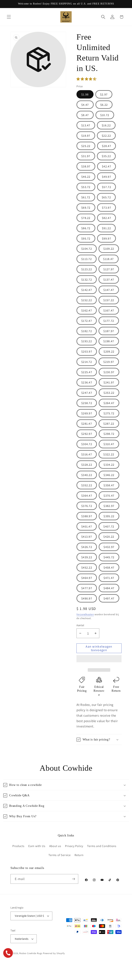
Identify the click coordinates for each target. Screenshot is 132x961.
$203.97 (86, 351)
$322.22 (108, 454)
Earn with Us (36, 846)
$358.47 (109, 485)
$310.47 (109, 444)
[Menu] (8, 17)
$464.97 (86, 578)
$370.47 (109, 495)
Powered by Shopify (54, 953)
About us (55, 846)
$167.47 (108, 310)
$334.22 (109, 464)
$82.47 (106, 218)
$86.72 (85, 228)
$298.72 (109, 434)
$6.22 (104, 105)
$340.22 (86, 475)
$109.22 (108, 248)
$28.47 (106, 146)
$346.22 (109, 475)
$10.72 (104, 115)
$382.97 (109, 506)
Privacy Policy (74, 846)
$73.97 (106, 207)
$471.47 (109, 578)
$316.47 (86, 454)
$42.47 (106, 166)
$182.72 (86, 331)
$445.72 (109, 557)
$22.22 (106, 135)
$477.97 (86, 588)
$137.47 (108, 279)
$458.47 (109, 567)
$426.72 (86, 547)
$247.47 (86, 393)
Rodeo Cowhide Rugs (30, 953)
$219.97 (108, 362)
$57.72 (106, 187)
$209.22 (109, 351)
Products (18, 846)
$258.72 (86, 403)
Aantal (80, 625)
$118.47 (108, 259)
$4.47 (85, 105)
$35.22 (106, 156)
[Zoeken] (103, 17)
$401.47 (86, 526)
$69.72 (85, 207)
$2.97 (104, 94)
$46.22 (85, 177)
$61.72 (85, 197)
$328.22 (86, 464)
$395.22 (109, 516)
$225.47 (86, 372)
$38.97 (85, 166)
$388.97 (86, 516)
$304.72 (86, 444)
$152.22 (86, 300)
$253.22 (109, 393)
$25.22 (85, 146)
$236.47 (86, 382)
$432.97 (109, 547)
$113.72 (86, 259)
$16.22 (106, 125)
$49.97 (106, 177)
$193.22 (86, 341)
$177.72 (108, 321)
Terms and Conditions (101, 846)
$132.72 (86, 279)
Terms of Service (59, 855)
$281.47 (86, 423)
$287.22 (108, 423)
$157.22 (108, 300)
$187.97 (108, 331)
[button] (86, 79)
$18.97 (85, 135)
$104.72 (86, 248)
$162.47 (86, 310)
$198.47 (108, 341)
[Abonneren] (73, 879)
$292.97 (86, 434)
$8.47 (85, 115)
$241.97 (109, 382)
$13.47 (85, 125)
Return (79, 855)
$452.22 (86, 567)
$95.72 (85, 238)
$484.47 (109, 588)
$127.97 (108, 269)
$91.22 (106, 228)
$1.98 (85, 94)
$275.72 (109, 413)
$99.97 (106, 238)
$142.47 (86, 290)
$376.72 (86, 506)
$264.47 (109, 403)
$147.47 (108, 290)
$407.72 (108, 526)
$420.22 (108, 536)
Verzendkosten (85, 614)
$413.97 (86, 536)
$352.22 (86, 485)
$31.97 (85, 156)
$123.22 (86, 269)
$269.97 (86, 413)
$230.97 (109, 372)
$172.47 (86, 321)
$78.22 (85, 218)
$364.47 (86, 495)
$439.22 (86, 557)
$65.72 (106, 197)
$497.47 (109, 598)
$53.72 (85, 187)
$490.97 (86, 598)
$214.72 (86, 362)
